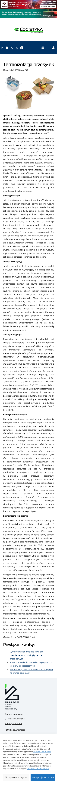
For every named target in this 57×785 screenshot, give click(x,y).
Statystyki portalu (13, 724)
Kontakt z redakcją (13, 714)
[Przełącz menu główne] (42, 47)
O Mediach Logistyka (15, 719)
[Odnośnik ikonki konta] (53, 47)
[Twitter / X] (12, 48)
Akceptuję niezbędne (16, 777)
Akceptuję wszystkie (43, 777)
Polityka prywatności (15, 730)
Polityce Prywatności (42, 752)
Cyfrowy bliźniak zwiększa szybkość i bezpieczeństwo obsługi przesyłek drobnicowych (27, 655)
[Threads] (22, 48)
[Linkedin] (2, 48)
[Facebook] (7, 48)
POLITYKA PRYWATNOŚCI (38, 769)
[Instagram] (17, 48)
